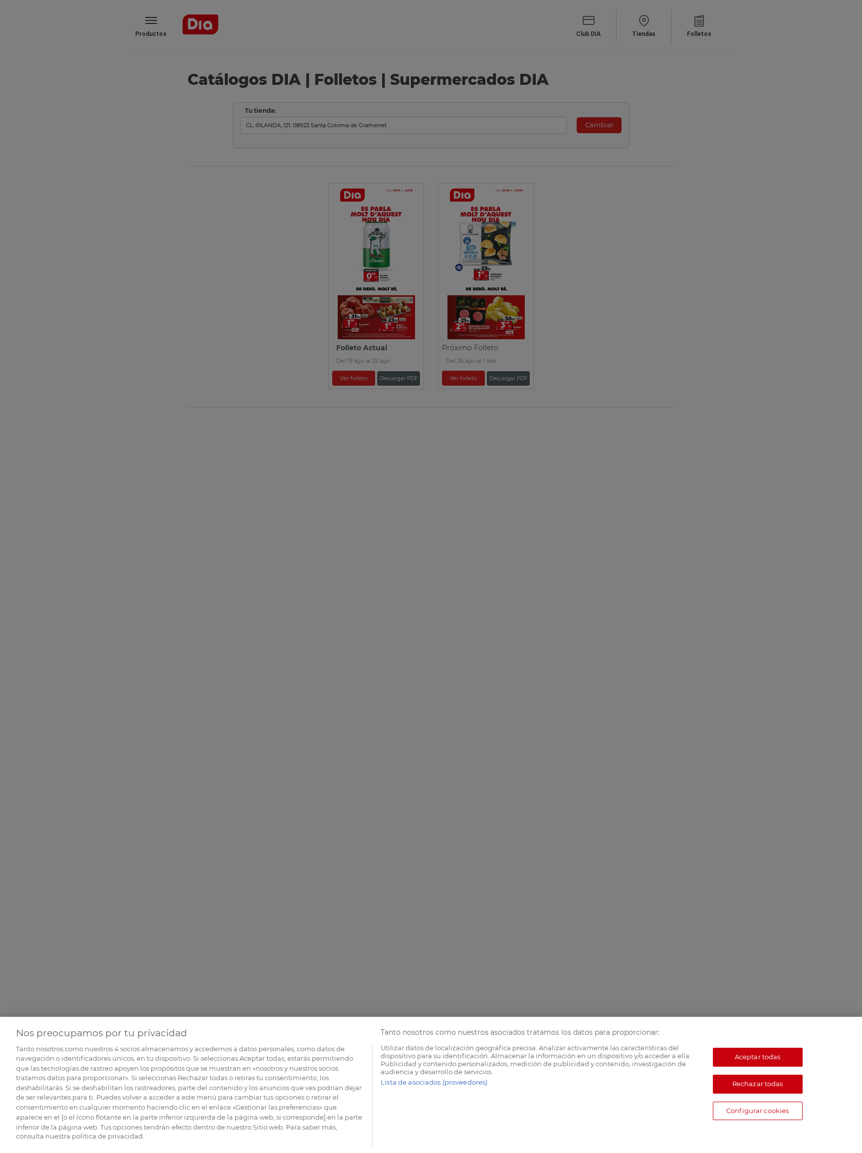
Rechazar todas (757, 1084)
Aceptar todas (758, 1057)
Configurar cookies (757, 1111)
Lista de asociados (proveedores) (434, 1082)
